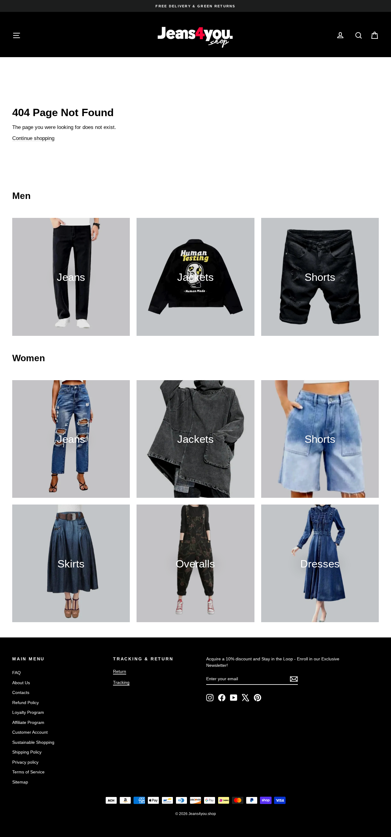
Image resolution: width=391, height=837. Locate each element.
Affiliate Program (28, 722)
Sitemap (20, 782)
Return (119, 671)
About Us (21, 682)
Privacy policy (25, 762)
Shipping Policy (27, 752)
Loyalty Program (28, 712)
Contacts (20, 692)
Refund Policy (25, 702)
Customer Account (30, 732)
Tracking (121, 682)
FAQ (16, 672)
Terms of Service (28, 771)
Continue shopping (33, 138)
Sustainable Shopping (33, 742)
